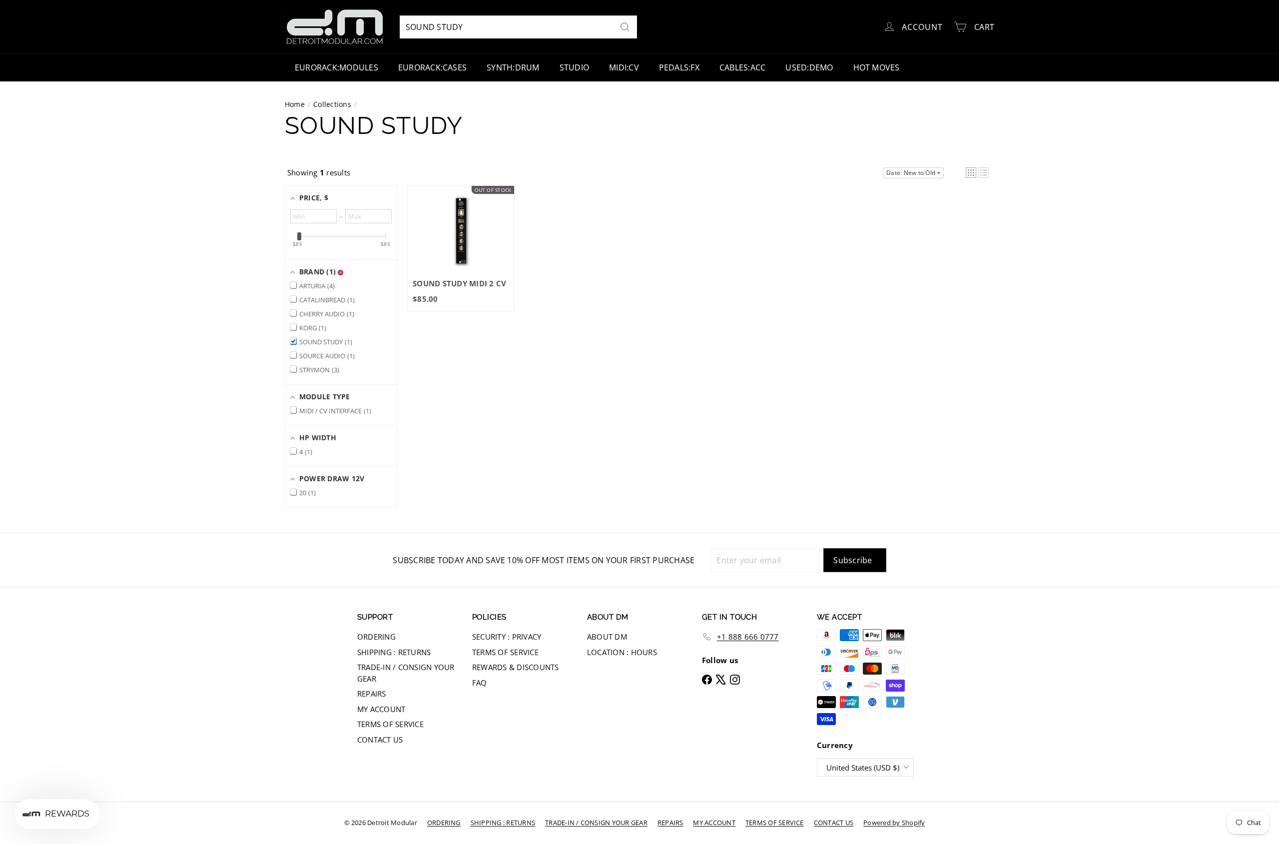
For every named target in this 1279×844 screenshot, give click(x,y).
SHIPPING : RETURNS (394, 652)
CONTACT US (380, 740)
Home (295, 104)
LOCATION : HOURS (622, 652)
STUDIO (574, 67)
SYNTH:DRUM (513, 67)
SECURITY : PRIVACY (506, 637)
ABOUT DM (607, 637)
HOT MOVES (876, 67)
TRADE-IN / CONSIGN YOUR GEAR (406, 673)
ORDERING (376, 637)
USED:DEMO (809, 67)
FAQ (479, 683)
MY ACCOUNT (381, 709)
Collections (332, 104)
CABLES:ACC (742, 67)
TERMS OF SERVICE (390, 724)
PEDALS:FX (679, 67)
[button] (971, 172)
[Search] (625, 26)
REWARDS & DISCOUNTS (515, 667)
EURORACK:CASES (432, 67)
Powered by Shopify (894, 822)
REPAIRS (371, 694)
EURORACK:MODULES (336, 67)
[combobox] (518, 26)
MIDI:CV (624, 67)
